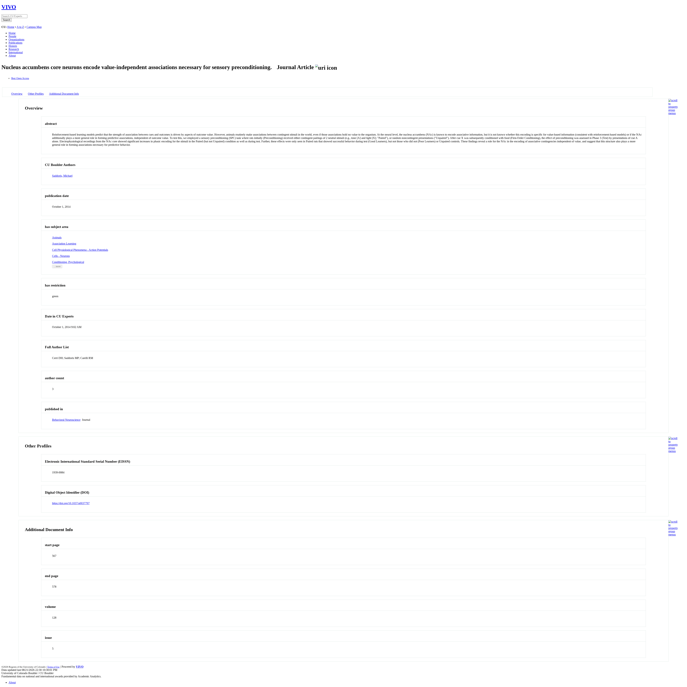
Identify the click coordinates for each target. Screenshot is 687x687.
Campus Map (34, 26)
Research (14, 49)
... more (57, 266)
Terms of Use (53, 667)
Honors (13, 45)
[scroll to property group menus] (673, 113)
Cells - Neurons (61, 255)
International (16, 52)
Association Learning (64, 243)
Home (10, 26)
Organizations (16, 39)
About (12, 55)
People (12, 36)
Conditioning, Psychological (68, 262)
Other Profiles (36, 93)
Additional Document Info (64, 93)
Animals (57, 237)
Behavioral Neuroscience (66, 419)
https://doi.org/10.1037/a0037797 (71, 503)
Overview (17, 93)
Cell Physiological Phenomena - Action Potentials (80, 249)
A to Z (20, 26)
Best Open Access (20, 78)
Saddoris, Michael (62, 175)
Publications (15, 42)
